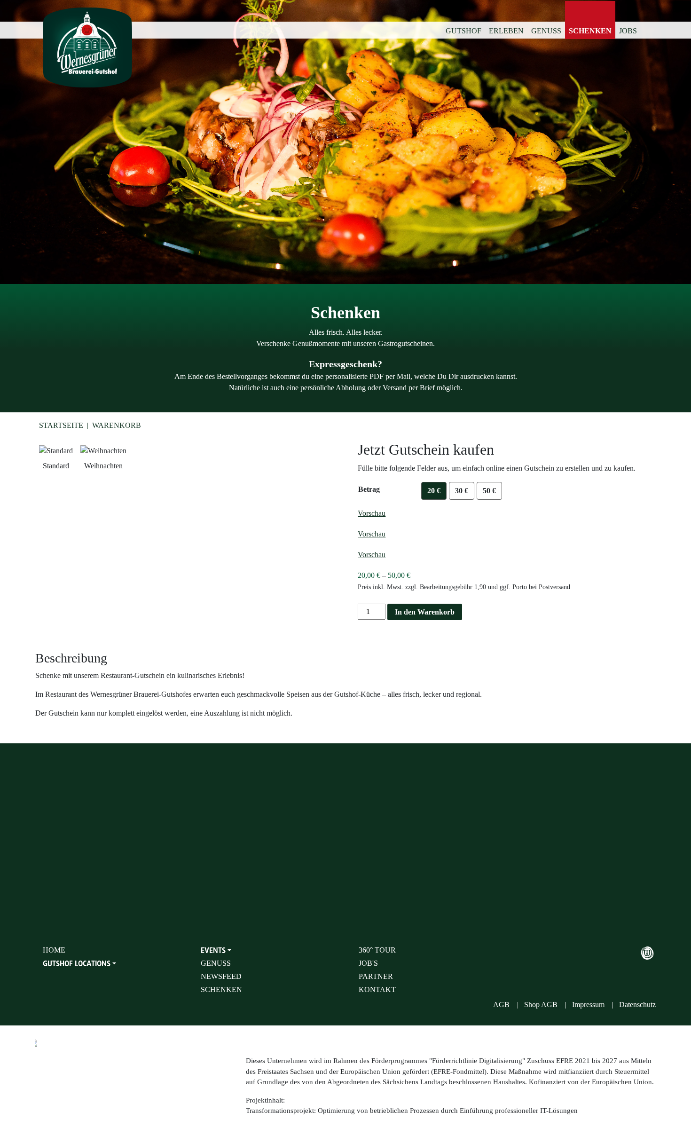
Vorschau (371, 513)
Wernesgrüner (647, 953)
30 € (461, 491)
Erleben (506, 31)
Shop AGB (541, 1005)
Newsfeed (221, 976)
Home (54, 950)
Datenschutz (637, 1005)
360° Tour (377, 950)
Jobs (628, 31)
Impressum (588, 1005)
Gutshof (463, 31)
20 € (433, 491)
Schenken (590, 31)
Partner (376, 976)
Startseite (61, 425)
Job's (368, 963)
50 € (489, 491)
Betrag (369, 489)
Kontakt (377, 989)
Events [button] (213, 950)
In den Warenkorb (425, 612)
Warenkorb (116, 425)
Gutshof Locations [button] (76, 963)
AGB (501, 1005)
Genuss (546, 31)
